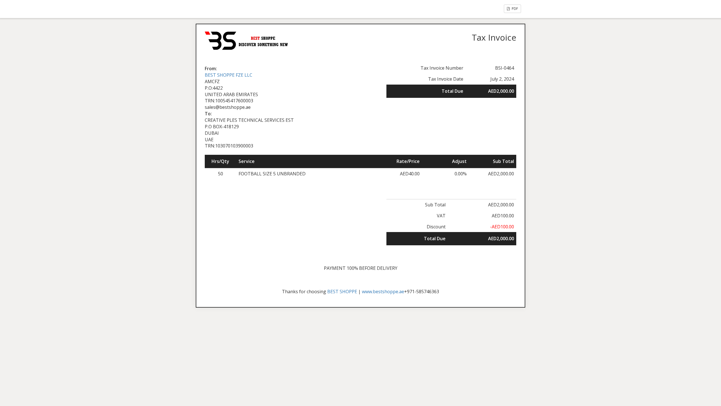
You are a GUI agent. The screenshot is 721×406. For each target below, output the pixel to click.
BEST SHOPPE (342, 291)
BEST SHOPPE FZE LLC (228, 75)
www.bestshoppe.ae (383, 291)
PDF (514, 8)
